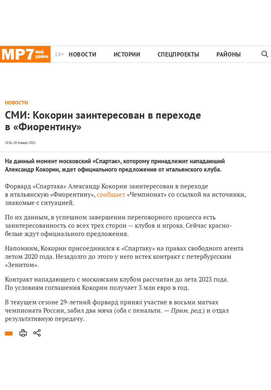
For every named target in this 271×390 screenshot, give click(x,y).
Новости (82, 54)
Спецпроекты (178, 54)
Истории (127, 54)
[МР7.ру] (25, 54)
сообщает (111, 194)
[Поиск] (265, 54)
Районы (228, 54)
